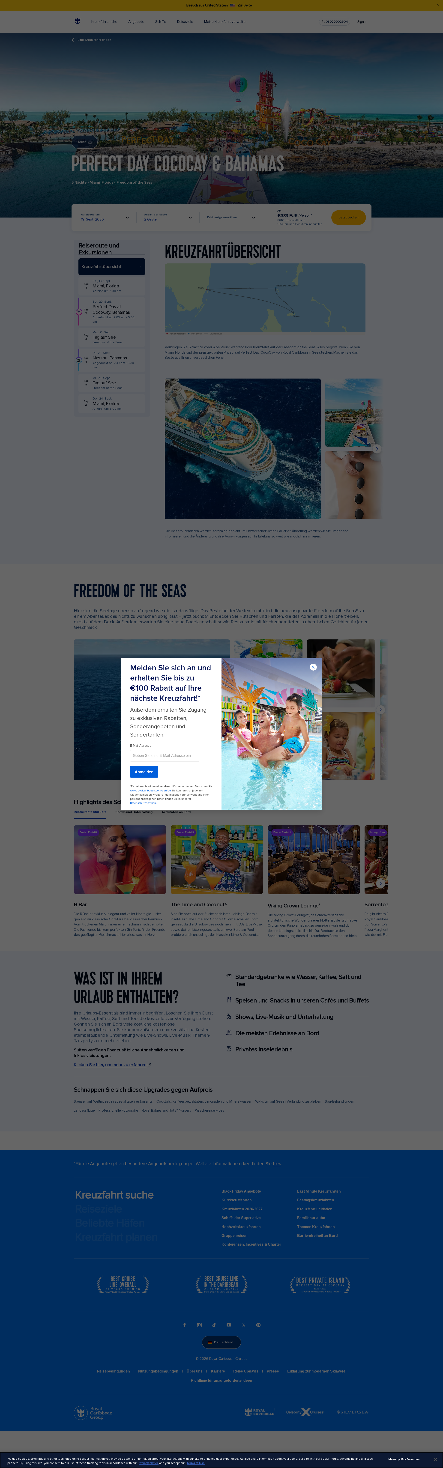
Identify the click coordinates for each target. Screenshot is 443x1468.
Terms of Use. (196, 1463)
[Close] (436, 1459)
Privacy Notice (149, 1463)
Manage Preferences (404, 1459)
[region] (221, 1460)
